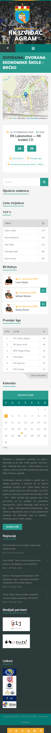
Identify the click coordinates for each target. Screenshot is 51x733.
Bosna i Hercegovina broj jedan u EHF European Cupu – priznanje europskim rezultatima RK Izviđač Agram (21, 579)
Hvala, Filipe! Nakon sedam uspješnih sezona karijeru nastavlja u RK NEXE (20, 596)
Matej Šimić (22, 309)
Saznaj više (12, 527)
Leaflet (14, 118)
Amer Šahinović (11, 237)
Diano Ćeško (10, 230)
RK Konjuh (18, 357)
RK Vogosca (19, 363)
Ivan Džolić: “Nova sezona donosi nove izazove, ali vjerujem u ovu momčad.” (22, 562)
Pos (7, 331)
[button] (25, 95)
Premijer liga (35, 158)
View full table (38, 375)
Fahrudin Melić (11, 251)
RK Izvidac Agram (21, 338)
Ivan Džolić (22, 282)
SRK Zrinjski (18, 369)
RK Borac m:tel (20, 344)
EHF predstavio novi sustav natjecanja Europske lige (21, 547)
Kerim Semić (10, 258)
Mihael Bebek (23, 296)
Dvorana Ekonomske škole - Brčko (27, 164)
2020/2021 (18, 158)
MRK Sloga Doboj (21, 350)
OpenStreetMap (32, 118)
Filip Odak (9, 244)
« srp (5, 447)
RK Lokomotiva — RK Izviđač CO (25, 138)
